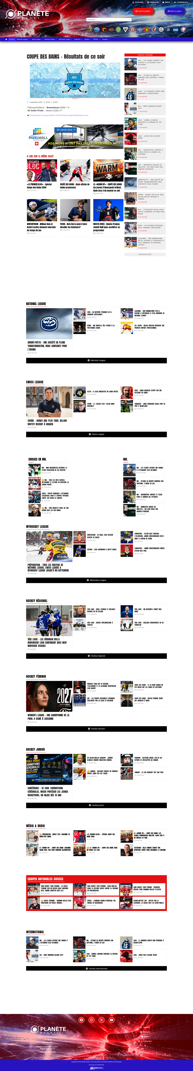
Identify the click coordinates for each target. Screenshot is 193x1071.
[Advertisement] (145, 271)
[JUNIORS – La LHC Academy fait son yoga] (127, 773)
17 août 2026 (91, 852)
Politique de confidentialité (48, 1052)
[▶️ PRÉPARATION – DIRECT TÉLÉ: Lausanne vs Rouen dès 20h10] (32, 836)
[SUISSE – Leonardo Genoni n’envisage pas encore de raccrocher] (80, 903)
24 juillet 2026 (140, 762)
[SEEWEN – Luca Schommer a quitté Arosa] (79, 550)
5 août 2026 (139, 553)
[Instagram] (91, 1020)
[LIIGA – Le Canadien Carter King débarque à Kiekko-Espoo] (130, 94)
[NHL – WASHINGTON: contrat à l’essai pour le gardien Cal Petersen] (130, 153)
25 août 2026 (143, 187)
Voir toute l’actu (145, 254)
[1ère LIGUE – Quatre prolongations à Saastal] (79, 625)
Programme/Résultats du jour (77, 115)
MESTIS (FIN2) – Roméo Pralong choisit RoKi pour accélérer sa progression (106, 227)
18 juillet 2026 (93, 614)
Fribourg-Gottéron (48, 115)
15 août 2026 (92, 905)
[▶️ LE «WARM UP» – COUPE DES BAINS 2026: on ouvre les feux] (79, 850)
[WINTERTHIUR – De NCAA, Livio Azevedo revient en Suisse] (79, 537)
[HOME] (6, 39)
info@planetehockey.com (47, 1049)
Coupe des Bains (35, 115)
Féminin (95, 39)
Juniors (86, 39)
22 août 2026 (140, 395)
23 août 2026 (140, 690)
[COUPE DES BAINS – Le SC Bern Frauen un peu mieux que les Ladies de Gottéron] (127, 687)
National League (22, 39)
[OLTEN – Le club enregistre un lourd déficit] (79, 393)
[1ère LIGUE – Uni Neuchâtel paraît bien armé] (127, 611)
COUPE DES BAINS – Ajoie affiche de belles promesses (75, 186)
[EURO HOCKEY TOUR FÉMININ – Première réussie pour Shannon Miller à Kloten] (126, 889)
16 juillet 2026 (140, 614)
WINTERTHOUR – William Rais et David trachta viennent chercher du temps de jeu (41, 227)
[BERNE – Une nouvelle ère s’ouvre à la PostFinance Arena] (79, 328)
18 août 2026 (92, 762)
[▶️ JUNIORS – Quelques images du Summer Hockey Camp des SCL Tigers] (79, 773)
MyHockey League (64, 39)
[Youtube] (112, 1020)
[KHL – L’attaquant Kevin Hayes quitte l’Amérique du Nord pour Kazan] (130, 213)
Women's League (49, 39)
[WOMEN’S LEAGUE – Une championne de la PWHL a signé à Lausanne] (49, 696)
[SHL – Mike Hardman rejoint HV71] (130, 109)
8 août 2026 (92, 540)
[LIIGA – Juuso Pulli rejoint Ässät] (130, 139)
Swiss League (36, 39)
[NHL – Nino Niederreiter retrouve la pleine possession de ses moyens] (34, 470)
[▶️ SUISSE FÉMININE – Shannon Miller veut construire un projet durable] (34, 903)
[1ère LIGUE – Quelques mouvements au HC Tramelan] (127, 625)
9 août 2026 (32, 649)
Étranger (105, 39)
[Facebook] (81, 1020)
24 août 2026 (92, 330)
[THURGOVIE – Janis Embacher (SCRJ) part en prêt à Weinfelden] (127, 406)
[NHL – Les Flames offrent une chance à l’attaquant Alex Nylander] (130, 64)
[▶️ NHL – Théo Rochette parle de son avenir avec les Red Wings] (34, 510)
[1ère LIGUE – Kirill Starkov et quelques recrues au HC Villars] (79, 611)
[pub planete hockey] (75, 136)
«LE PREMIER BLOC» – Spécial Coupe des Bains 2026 (39, 186)
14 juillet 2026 (47, 513)
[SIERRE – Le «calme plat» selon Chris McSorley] (79, 406)
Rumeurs (12, 39)
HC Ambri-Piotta (61, 115)
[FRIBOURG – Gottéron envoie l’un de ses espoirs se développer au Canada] (127, 760)
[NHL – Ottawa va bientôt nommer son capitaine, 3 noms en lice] (130, 79)
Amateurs (77, 39)
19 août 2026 (44, 852)
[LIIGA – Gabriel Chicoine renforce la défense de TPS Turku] (130, 124)
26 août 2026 (143, 67)
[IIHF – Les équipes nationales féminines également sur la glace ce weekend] (79, 700)
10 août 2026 (33, 573)
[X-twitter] (102, 1020)
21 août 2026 (92, 408)
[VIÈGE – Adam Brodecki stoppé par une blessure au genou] (127, 393)
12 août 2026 (47, 487)
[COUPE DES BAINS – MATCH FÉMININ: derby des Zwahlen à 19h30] (127, 700)
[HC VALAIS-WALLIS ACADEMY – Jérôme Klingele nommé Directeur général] (79, 760)
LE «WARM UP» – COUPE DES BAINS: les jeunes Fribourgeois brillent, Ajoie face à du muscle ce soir (107, 187)
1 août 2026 (47, 500)
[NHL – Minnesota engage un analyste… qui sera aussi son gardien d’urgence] (130, 168)
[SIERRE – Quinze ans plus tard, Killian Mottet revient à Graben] (130, 198)
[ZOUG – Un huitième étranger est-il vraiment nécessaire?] (130, 228)
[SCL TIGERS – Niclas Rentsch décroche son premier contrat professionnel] (127, 328)
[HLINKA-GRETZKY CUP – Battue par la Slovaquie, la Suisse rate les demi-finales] (126, 903)
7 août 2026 (139, 541)
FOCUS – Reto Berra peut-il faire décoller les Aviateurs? (73, 225)
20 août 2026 (139, 840)
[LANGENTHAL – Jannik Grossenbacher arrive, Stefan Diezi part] (127, 550)
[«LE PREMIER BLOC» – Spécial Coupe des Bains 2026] (79, 836)
